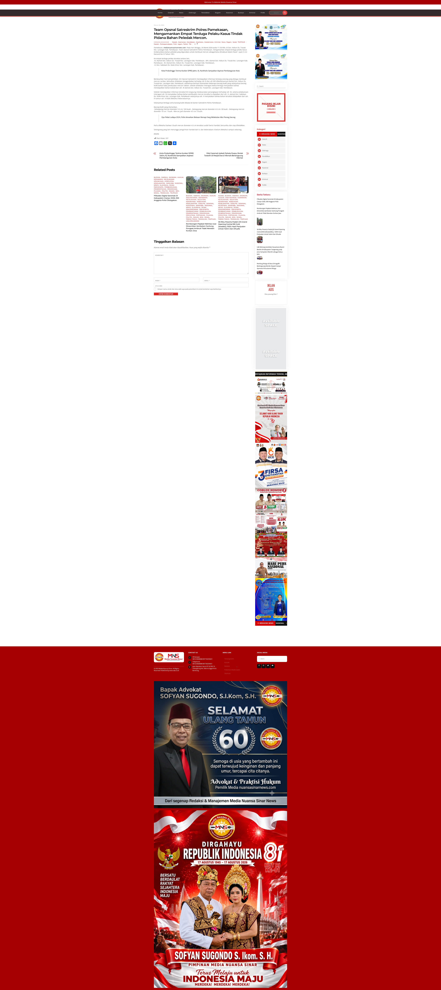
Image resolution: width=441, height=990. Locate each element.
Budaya (241, 13)
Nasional (229, 13)
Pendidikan (205, 13)
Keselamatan (208, 42)
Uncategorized (192, 221)
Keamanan (182, 42)
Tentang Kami (229, 659)
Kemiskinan (158, 181)
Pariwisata (158, 187)
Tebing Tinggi (191, 219)
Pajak (171, 185)
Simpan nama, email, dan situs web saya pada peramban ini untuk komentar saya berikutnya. (189, 289)
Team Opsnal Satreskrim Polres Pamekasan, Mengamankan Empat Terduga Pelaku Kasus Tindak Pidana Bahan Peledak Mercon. (198, 34)
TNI (190, 44)
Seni (177, 191)
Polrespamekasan (166, 44)
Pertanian (200, 215)
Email (206, 280)
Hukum (180, 177)
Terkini (185, 44)
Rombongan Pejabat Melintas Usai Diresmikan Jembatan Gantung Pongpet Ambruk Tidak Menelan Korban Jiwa (201, 227)
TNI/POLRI (241, 42)
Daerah (171, 13)
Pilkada (157, 191)
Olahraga (192, 13)
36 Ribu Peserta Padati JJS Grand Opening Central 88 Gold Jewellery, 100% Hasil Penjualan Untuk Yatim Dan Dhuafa (232, 225)
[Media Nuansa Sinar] (171, 18)
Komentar (159, 255)
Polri (175, 44)
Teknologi (164, 193)
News (181, 13)
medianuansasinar (161, 42)
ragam (180, 44)
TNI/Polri (227, 673)
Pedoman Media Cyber (232, 670)
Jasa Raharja (191, 198)
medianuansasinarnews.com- (175, 47)
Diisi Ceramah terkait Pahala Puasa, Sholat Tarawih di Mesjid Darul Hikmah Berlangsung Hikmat (223, 155)
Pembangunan (170, 187)
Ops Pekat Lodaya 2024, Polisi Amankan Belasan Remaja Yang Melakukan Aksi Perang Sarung (198, 117)
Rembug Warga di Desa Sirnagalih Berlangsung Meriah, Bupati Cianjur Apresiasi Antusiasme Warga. (269, 266)
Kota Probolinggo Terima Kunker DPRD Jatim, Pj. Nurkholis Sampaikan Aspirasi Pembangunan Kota (200, 71)
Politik (263, 13)
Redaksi (227, 666)
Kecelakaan (191, 42)
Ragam (218, 13)
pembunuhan (205, 211)
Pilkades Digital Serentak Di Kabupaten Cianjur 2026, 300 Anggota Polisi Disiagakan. (166, 198)
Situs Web (158, 286)
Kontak (226, 662)
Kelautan (202, 199)
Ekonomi (172, 177)
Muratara (190, 205)
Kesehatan (199, 42)
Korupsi (201, 203)
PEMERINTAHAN (160, 189)
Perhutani (190, 215)
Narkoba (170, 183)
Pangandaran (192, 209)
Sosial (235, 42)
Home (160, 13)
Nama (157, 280)
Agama (221, 196)
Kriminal (252, 13)
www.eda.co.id (174, 670)
